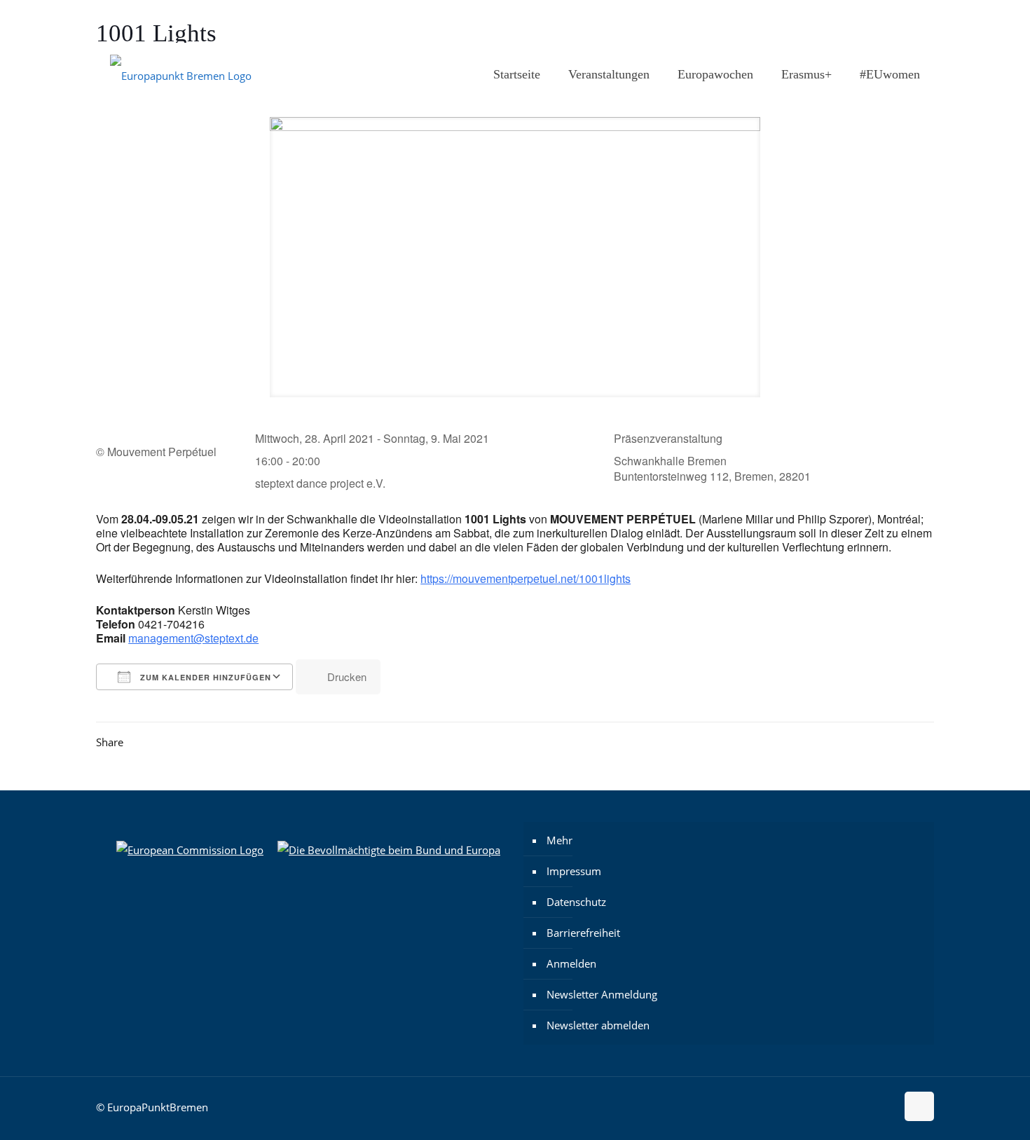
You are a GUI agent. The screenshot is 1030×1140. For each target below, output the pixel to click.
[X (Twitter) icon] (894, 22)
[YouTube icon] (912, 22)
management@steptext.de (193, 638)
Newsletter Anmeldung (602, 994)
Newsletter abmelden (598, 1025)
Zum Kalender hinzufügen (204, 677)
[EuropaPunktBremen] (181, 74)
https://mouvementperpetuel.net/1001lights (525, 578)
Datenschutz (576, 902)
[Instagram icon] (859, 22)
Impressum (574, 871)
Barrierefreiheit (583, 933)
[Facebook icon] (877, 22)
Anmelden (571, 963)
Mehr (559, 840)
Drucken (346, 676)
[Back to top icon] (919, 1106)
